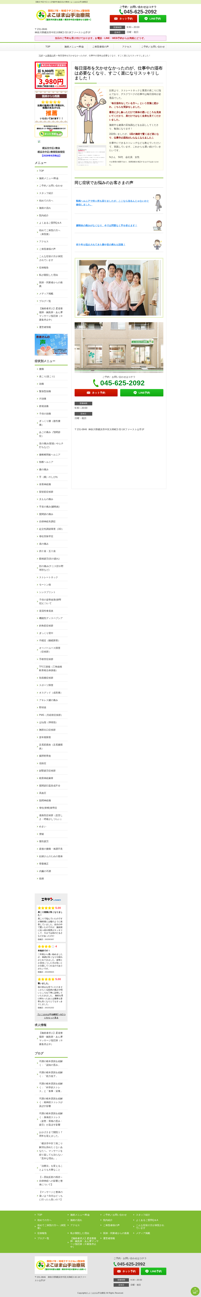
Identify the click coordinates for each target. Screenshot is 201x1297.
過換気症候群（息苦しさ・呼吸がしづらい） (51, 817)
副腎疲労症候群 (47, 770)
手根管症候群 (46, 659)
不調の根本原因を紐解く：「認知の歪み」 (51, 1063)
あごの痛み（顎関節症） (49, 434)
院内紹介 (44, 215)
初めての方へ (46, 200)
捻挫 (41, 878)
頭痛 (41, 384)
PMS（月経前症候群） (51, 715)
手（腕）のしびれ (48, 477)
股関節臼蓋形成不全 (49, 785)
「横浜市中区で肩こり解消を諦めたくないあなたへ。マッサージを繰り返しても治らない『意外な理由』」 (51, 1151)
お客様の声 (50, 55)
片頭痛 (42, 398)
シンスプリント (47, 592)
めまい (42, 826)
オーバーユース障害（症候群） (49, 650)
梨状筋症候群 (46, 492)
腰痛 (41, 369)
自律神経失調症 (47, 521)
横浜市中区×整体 (51, 148)
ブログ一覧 (45, 301)
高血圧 (42, 793)
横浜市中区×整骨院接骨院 (51, 152)
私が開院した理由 (48, 275)
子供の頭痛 (45, 413)
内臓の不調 (45, 871)
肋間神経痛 (45, 800)
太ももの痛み (46, 499)
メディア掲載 (46, 293)
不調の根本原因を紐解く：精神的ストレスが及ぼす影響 (51, 1102)
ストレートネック (48, 577)
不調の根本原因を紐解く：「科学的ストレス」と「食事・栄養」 (51, 1087)
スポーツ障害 (46, 685)
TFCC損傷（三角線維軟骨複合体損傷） (50, 668)
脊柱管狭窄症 (46, 536)
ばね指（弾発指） (48, 722)
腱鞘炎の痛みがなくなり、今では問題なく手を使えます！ (106, 225)
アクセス (127, 46)
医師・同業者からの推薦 (51, 284)
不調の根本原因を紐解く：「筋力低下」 (51, 1074)
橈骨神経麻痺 (46, 778)
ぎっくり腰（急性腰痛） (49, 423)
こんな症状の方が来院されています (51, 258)
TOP (47, 46)
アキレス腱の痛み (48, 700)
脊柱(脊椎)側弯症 (48, 808)
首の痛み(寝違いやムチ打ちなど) (51, 445)
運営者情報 (45, 327)
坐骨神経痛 (45, 484)
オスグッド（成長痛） (51, 692)
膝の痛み (44, 469)
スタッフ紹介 (46, 193)
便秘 (41, 834)
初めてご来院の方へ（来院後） (49, 232)
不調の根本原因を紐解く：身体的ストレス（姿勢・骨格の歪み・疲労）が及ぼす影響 (51, 1119)
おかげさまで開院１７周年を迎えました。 (51, 1134)
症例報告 (44, 267)
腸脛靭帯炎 (45, 756)
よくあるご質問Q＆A (50, 223)
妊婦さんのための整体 (51, 856)
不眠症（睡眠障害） (49, 640)
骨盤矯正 (44, 863)
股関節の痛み (46, 514)
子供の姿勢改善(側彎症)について (50, 601)
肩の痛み (44, 544)
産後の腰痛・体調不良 (51, 849)
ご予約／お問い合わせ (153, 46)
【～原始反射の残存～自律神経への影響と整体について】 (51, 1181)
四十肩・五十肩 (47, 551)
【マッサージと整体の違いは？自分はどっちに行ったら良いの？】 (51, 1196)
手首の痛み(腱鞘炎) (49, 506)
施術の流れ (45, 208)
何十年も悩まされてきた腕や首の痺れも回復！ (101, 244)
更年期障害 (45, 737)
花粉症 (42, 763)
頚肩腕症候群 (46, 678)
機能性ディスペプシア (51, 618)
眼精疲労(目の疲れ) (49, 558)
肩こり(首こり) (47, 376)
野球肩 (42, 707)
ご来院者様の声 (100, 46)
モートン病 (45, 584)
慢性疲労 (44, 841)
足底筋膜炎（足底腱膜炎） (51, 746)
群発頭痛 (44, 406)
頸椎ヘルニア (46, 462)
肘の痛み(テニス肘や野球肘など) (51, 568)
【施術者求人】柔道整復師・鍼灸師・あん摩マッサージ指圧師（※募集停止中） (51, 314)
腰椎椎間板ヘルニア (49, 454)
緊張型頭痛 (45, 391)
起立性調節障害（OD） (51, 529)
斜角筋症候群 (46, 625)
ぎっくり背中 (46, 633)
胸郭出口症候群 (47, 730)
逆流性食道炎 (46, 611)
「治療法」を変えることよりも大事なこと (51, 1168)
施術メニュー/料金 (74, 46)
